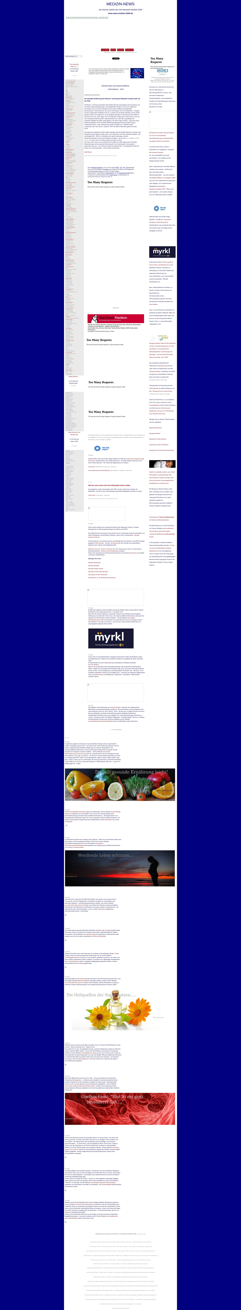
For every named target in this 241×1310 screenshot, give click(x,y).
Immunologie (68, 216)
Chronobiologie (68, 139)
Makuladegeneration (69, 451)
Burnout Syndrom (69, 133)
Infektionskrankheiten (92, 95)
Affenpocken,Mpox (69, 85)
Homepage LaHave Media (71, 81)
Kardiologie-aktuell (69, 223)
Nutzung (113, 50)
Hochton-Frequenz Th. (70, 470)
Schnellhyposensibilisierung (71, 312)
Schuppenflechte (69, 322)
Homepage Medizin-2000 (70, 80)
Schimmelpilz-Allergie (70, 422)
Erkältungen (68, 463)
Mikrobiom (68, 257)
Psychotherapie (69, 295)
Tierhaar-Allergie (69, 429)
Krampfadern (68, 235)
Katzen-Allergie (68, 413)
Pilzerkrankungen (69, 283)
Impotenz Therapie (69, 218)
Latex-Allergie (68, 414)
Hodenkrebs (68, 202)
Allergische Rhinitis (69, 394)
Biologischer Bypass (69, 123)
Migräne (67, 256)
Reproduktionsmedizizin (70, 304)
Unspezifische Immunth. (70, 505)
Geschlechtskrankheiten (70, 170)
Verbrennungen (68, 360)
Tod (66, 348)
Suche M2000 (105, 50)
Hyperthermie (68, 475)
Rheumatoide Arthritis (70, 307)
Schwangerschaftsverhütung (71, 323)
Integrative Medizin (70, 222)
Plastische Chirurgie (69, 285)
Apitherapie (68, 397)
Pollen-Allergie (68, 421)
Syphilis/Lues (68, 339)
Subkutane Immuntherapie (71, 425)
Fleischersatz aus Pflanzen (71, 161)
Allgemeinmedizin (69, 95)
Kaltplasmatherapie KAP (70, 224)
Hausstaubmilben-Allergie (70, 406)
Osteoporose (68, 274)
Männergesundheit (69, 248)
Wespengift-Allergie (69, 430)
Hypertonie (68, 212)
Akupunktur (68, 93)
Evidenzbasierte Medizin (70, 156)
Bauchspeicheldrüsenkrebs (71, 120)
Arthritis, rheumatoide (70, 106)
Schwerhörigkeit (69, 324)
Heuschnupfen (68, 194)
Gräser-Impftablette (69, 405)
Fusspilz (67, 164)
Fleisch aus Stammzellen (70, 160)
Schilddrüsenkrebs (69, 310)
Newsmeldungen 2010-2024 (71, 269)
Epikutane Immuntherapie (71, 153)
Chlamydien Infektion (70, 137)
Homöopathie (68, 472)
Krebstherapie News (69, 240)
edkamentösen (154, 394)
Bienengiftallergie (69, 122)
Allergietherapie (68, 392)
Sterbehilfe (68, 335)
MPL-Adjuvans (68, 417)
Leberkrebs (68, 244)
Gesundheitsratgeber (70, 172)
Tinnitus (67, 347)
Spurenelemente (69, 332)
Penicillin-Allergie (69, 419)
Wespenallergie (68, 369)
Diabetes (67, 148)
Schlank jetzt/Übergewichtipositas (72, 318)
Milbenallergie (68, 258)
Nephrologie (68, 265)
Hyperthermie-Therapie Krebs (71, 211)
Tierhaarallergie (69, 345)
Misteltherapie (68, 481)
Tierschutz (68, 341)
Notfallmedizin (69, 270)
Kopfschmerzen (69, 233)
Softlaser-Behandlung (70, 329)
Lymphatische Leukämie (70, 245)
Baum (127, 138)
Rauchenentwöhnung (70, 495)
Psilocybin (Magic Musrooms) (71, 291)
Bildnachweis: (107, 52)
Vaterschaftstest (69, 357)
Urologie (67, 356)
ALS (66, 89)
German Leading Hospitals (71, 169)
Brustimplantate (69, 131)
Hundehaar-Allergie (69, 409)
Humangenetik (69, 166)
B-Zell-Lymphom (69, 135)
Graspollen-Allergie (69, 404)
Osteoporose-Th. (69, 485)
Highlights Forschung (70, 198)
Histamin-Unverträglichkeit (71, 190)
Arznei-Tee (68, 455)
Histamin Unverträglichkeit (71, 199)
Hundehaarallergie (69, 207)
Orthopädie (68, 272)
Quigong (67, 493)
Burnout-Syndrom (69, 459)
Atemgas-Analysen (70, 114)
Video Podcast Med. (69, 362)
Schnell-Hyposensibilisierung (71, 423)
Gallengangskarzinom (70, 165)
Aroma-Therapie (69, 454)
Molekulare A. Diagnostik (70, 418)
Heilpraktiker (68, 189)
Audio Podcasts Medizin (70, 115)
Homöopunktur (68, 206)
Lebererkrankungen (69, 243)
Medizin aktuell (68, 253)
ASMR (67, 90)
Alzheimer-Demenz (69, 99)
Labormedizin (68, 241)
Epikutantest (68, 401)
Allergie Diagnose (69, 396)
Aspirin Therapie (69, 110)
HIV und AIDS (68, 201)
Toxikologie (68, 349)
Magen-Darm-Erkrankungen (71, 249)
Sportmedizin (68, 331)
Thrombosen (68, 343)
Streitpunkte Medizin (70, 336)
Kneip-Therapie (68, 480)
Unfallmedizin (68, 354)
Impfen (67, 215)
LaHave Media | (152, 1272)
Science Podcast (69, 320)
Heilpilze (67, 191)
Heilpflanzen (68, 468)
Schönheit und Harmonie (71, 315)
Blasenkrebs (68, 128)
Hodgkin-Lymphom (69, 203)
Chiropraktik (68, 140)
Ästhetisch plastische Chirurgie (72, 86)
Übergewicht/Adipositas (70, 351)
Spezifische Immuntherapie (71, 426)
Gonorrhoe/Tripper (69, 174)
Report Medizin (68, 303)
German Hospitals (69, 168)
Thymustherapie (69, 344)
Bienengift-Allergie (69, 400)
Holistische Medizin (69, 471)
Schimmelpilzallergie (69, 311)
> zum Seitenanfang (115, 729)
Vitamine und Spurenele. (70, 509)
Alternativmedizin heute (70, 98)
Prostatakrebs (68, 290)
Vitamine (67, 366)
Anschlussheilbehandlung (70, 102)
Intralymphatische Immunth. (71, 412)
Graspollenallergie (69, 176)
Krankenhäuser (69, 236)
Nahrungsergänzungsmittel (71, 262)
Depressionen (68, 147)
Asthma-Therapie (164, 394)
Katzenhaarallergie (69, 226)
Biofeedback (68, 458)
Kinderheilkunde (69, 228)
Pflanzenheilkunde (69, 489)
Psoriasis (67, 293)
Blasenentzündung (69, 127)
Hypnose (67, 214)
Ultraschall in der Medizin (70, 353)
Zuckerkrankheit (69, 374)
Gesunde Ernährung (69, 466)
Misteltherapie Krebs (70, 261)
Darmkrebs (68, 145)
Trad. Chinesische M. (70, 504)
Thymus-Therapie (69, 501)
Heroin (67, 195)
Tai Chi (67, 500)
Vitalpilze (67, 365)
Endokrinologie (68, 151)
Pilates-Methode (69, 492)
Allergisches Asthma (70, 393)
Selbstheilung (68, 327)
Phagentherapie (69, 491)
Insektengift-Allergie (69, 410)
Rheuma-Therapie (69, 306)
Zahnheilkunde (69, 373)
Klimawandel (68, 231)
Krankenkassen (69, 237)
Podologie (67, 286)
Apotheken (68, 105)
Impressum (120, 50)
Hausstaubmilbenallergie (70, 186)
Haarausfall (68, 181)
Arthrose (67, 107)
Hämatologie (68, 178)
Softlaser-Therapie (69, 499)
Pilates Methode (69, 282)
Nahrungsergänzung (69, 483)
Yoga (66, 372)
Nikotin (67, 268)
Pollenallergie (68, 287)
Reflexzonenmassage (70, 298)
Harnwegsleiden (69, 183)
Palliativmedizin (69, 277)
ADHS (67, 87)
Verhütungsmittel (69, 361)
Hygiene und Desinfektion (71, 210)
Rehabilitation (68, 299)
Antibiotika (68, 103)
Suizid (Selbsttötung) (70, 337)
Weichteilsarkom (69, 368)
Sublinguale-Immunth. (70, 427)
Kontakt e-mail (129, 50)
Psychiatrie (68, 294)
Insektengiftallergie (69, 220)
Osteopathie (68, 487)
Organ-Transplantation (70, 273)
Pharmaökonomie (69, 279)
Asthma (67, 111)
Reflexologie (68, 496)
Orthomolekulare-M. (69, 484)
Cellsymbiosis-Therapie (70, 460)
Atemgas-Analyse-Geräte (157, 380)
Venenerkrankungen (70, 358)
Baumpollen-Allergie (69, 398)
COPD (67, 143)
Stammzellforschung (70, 333)
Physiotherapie (69, 281)
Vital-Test (67, 508)
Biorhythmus (68, 126)
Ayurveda (67, 118)
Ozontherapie (68, 488)
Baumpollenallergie (69, 119)
